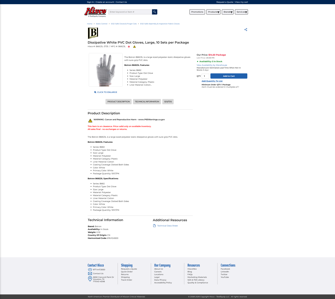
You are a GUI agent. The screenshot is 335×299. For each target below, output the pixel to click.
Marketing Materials (197, 277)
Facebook (225, 269)
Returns (125, 274)
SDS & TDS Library (196, 280)
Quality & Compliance (198, 283)
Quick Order (127, 272)
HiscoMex (192, 269)
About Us (158, 269)
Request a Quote (129, 269)
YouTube (225, 277)
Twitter (224, 274)
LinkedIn (225, 272)
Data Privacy (160, 280)
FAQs (190, 274)
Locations (158, 274)
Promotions (197, 12)
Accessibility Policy (163, 283)
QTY (199, 76)
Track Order (126, 280)
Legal (156, 277)
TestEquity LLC (222, 297)
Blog (190, 272)
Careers (157, 272)
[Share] (245, 30)
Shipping (125, 277)
